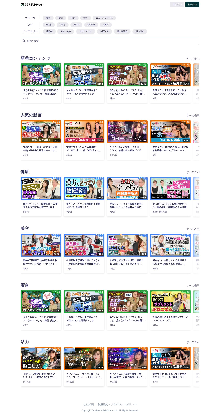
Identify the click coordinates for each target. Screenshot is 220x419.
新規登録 (192, 4)
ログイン (176, 4)
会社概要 (89, 404)
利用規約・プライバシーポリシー (117, 404)
